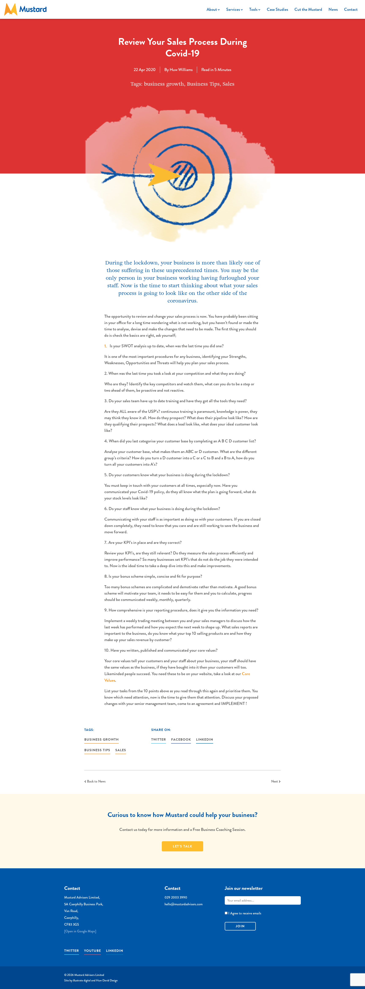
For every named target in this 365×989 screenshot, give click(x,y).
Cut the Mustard (308, 9)
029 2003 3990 (176, 897)
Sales (120, 750)
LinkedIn (204, 739)
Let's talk (182, 846)
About (212, 9)
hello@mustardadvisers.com (184, 904)
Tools (253, 9)
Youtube (92, 950)
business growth (101, 739)
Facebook (181, 739)
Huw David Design (107, 980)
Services (233, 9)
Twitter (158, 739)
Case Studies (277, 9)
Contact (351, 9)
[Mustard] (25, 9)
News (333, 9)
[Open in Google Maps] (80, 931)
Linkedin (114, 950)
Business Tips (97, 750)
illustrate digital (82, 980)
